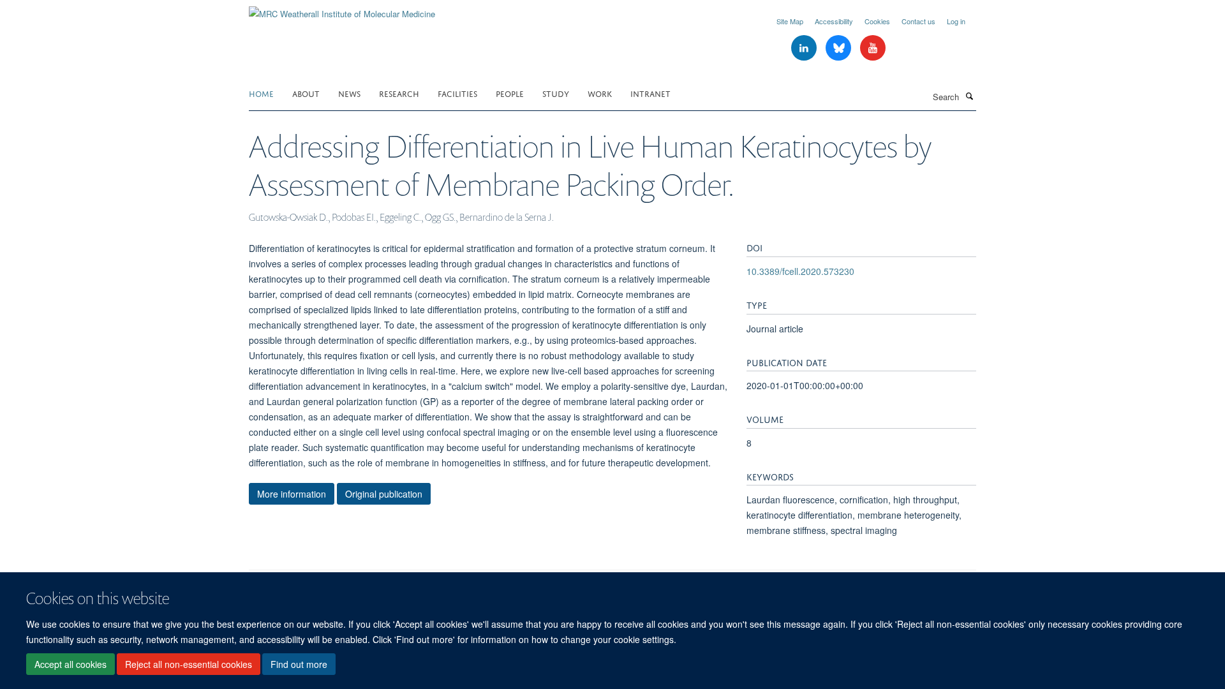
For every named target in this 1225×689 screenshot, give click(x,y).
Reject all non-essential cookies (188, 664)
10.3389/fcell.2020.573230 (800, 271)
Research (399, 93)
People (510, 93)
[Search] (969, 96)
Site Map (789, 21)
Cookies (877, 21)
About (306, 93)
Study (555, 93)
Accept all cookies (70, 664)
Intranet (650, 93)
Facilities (457, 93)
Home (261, 93)
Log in (956, 21)
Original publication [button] (383, 493)
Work (600, 93)
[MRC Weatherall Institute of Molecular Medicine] (342, 9)
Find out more (299, 664)
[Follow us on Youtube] (873, 48)
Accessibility (834, 21)
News (349, 93)
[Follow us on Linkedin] (805, 48)
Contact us (918, 21)
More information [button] (291, 493)
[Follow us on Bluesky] (840, 48)
